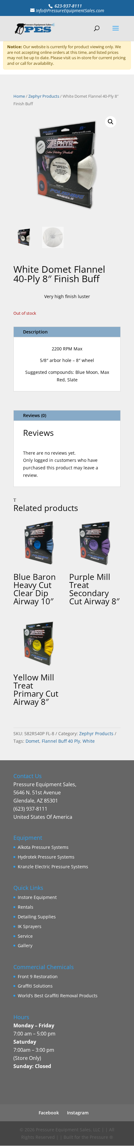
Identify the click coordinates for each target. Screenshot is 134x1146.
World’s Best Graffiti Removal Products (58, 996)
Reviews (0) (34, 415)
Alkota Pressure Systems (43, 847)
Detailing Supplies (37, 917)
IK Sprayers (29, 926)
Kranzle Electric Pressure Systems (53, 867)
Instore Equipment (37, 897)
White (89, 741)
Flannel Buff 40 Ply (61, 741)
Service (25, 936)
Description (35, 332)
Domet (32, 741)
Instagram (78, 1113)
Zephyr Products (43, 96)
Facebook (49, 1113)
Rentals (25, 907)
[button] (110, 121)
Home (19, 96)
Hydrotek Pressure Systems (46, 857)
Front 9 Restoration (38, 976)
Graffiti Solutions (35, 986)
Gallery (25, 945)
